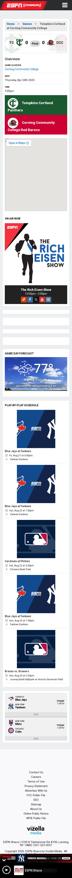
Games (27, 23)
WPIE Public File (36, 818)
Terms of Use (36, 781)
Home (11, 23)
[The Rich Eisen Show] (36, 254)
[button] (64, 5)
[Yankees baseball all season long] (36, 858)
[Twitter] (36, 299)
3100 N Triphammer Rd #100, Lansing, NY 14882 (44, 843)
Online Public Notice (36, 813)
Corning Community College (22, 69)
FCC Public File (36, 795)
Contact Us (36, 772)
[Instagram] (48, 299)
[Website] (24, 299)
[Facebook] (30, 299)
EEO (36, 800)
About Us (36, 809)
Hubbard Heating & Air (44, 386)
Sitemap (36, 804)
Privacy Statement (36, 786)
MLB (36, 714)
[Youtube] (42, 299)
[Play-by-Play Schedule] (36, 429)
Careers (36, 777)
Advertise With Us (36, 790)
